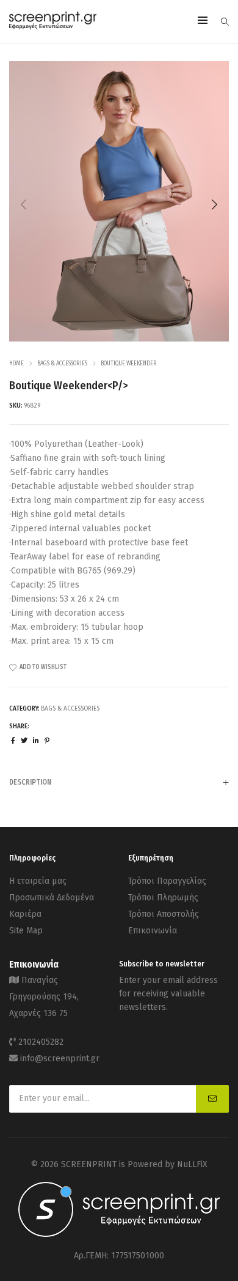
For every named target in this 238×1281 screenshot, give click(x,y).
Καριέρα (25, 914)
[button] (214, 204)
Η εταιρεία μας (38, 881)
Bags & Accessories (62, 363)
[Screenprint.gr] (52, 27)
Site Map (26, 930)
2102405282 (40, 1042)
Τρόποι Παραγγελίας (167, 881)
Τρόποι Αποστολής (163, 914)
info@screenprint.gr (59, 1058)
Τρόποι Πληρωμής (163, 897)
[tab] (119, 781)
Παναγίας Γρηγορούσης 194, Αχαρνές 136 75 (44, 996)
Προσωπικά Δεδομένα (51, 897)
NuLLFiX (192, 1164)
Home (16, 363)
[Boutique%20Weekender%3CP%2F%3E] (13, 741)
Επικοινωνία (152, 930)
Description (30, 782)
